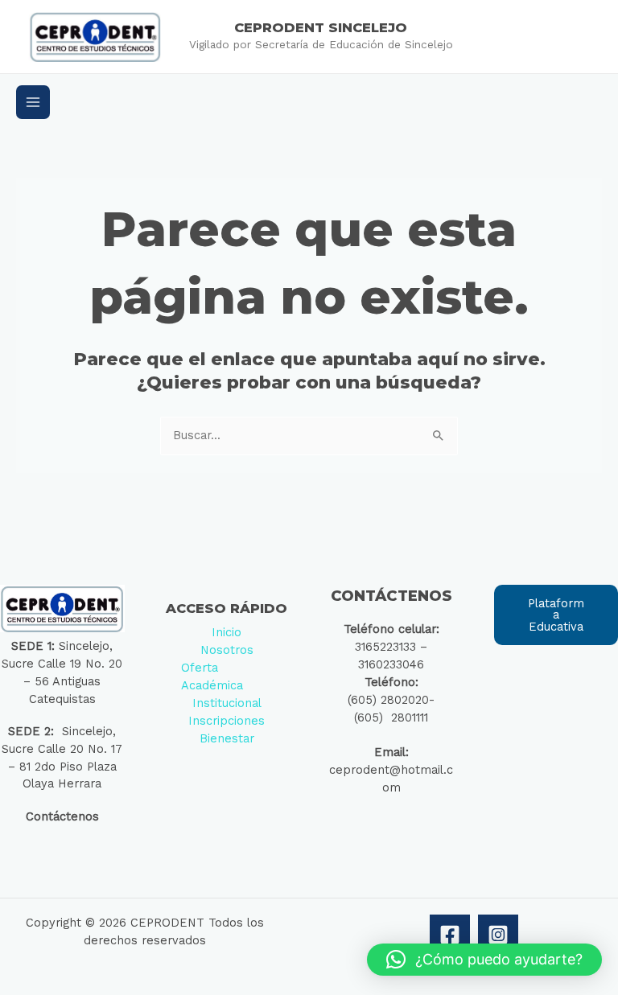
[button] (484, 960)
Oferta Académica (212, 676)
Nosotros (226, 650)
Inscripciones (226, 720)
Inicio (226, 632)
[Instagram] (498, 935)
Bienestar (227, 738)
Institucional (227, 703)
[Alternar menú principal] (33, 102)
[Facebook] (450, 935)
